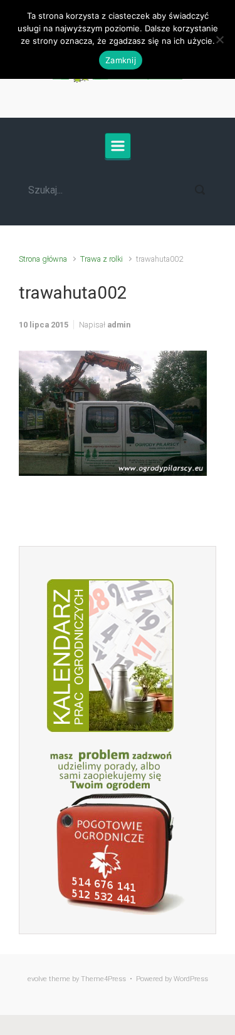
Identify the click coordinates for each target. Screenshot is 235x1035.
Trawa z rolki (101, 259)
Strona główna (43, 259)
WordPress (191, 979)
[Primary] (118, 146)
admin (118, 324)
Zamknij (120, 60)
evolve (37, 979)
